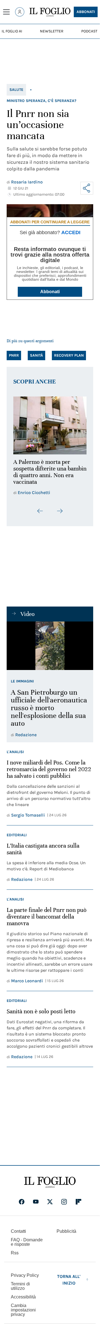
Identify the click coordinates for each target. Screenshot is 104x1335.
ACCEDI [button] (70, 232)
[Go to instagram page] (64, 1198)
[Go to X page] (50, 1198)
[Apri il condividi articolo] (86, 188)
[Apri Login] (19, 12)
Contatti (18, 1228)
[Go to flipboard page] (78, 1198)
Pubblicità (66, 1228)
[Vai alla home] (50, 12)
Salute (16, 89)
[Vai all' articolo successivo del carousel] (59, 508)
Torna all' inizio (68, 1277)
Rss (15, 1249)
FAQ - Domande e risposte (27, 1239)
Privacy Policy (25, 1272)
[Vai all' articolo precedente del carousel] (40, 508)
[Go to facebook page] (21, 1198)
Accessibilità (23, 1293)
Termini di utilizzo (20, 1283)
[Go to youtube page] (36, 1198)
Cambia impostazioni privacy (23, 1307)
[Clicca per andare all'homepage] (50, 1179)
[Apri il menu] (6, 12)
